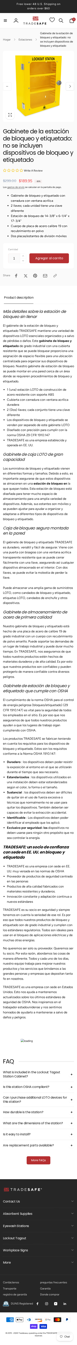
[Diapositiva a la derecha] (70, 86)
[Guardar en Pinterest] (35, 276)
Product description (18, 297)
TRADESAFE (51, 1333)
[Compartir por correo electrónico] (45, 275)
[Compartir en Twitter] (26, 276)
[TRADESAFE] (22, 1191)
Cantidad (13, 249)
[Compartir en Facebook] (16, 276)
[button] (5, 20)
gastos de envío (15, 187)
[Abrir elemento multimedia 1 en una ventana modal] (38, 86)
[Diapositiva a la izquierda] (7, 86)
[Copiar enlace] (55, 276)
